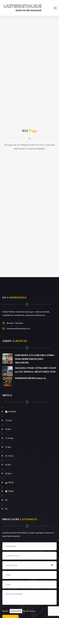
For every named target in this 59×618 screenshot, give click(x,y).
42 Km (8, 464)
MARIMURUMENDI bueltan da (30, 378)
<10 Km (8, 420)
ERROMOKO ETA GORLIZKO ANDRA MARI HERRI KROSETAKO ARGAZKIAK (34, 359)
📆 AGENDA (10, 411)
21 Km (8, 447)
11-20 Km (9, 438)
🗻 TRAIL (9, 482)
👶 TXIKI (9, 491)
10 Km (8, 429)
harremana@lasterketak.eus (18, 328)
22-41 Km (9, 456)
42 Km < (8, 473)
